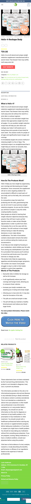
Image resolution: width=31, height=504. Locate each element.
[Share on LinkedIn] (19, 83)
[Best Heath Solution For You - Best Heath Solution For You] (15, 5)
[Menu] (2, 5)
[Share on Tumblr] (22, 83)
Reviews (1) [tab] (4, 99)
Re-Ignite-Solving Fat (15, 330)
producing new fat (12, 77)
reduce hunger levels (23, 77)
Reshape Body (4, 79)
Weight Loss (18, 37)
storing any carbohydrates (15, 79)
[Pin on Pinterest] (12, 83)
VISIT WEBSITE (8, 67)
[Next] (30, 361)
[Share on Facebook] (6, 83)
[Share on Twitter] (9, 83)
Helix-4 (6, 77)
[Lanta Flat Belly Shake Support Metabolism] (8, 353)
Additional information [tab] (8, 96)
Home (3, 37)
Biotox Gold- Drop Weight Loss (21, 367)
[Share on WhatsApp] (2, 83)
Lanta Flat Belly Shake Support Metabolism (7, 364)
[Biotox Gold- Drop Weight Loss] (23, 355)
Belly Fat (27, 37)
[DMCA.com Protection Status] (4, 482)
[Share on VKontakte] (16, 83)
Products (9, 37)
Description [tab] (5, 92)
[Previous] (1, 361)
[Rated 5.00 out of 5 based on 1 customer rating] (15, 49)
